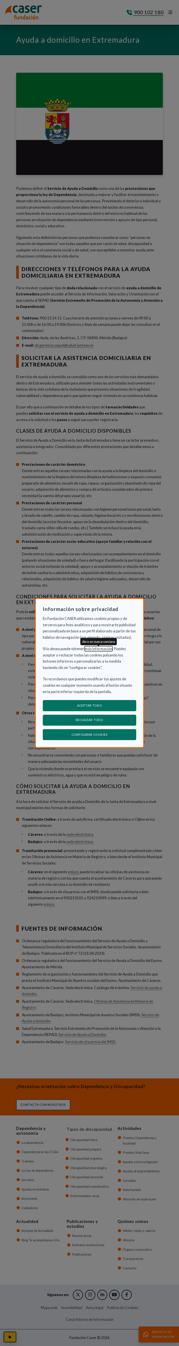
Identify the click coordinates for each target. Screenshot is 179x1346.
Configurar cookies (104, 734)
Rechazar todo (89, 720)
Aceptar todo (89, 705)
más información (98, 648)
